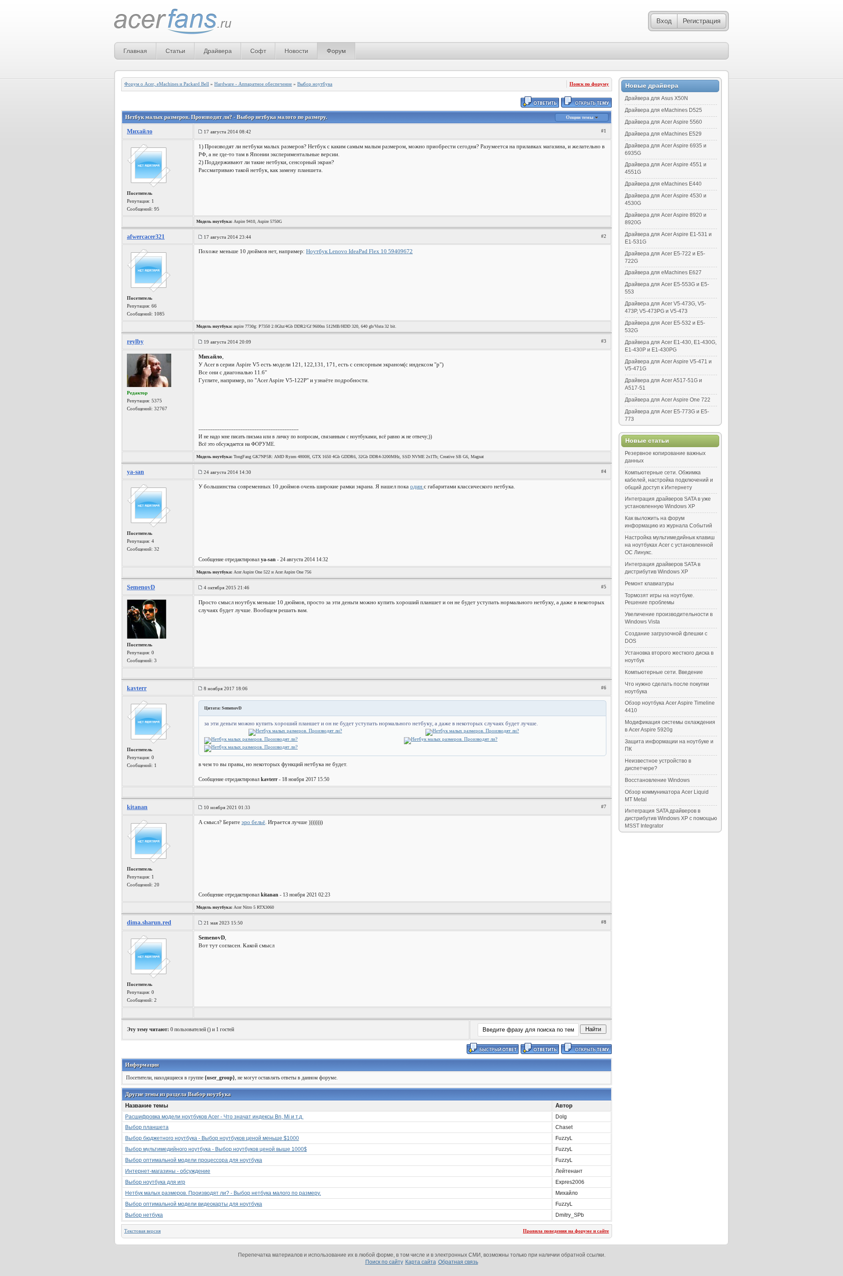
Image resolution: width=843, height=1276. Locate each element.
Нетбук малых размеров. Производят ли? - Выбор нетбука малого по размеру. (223, 1193)
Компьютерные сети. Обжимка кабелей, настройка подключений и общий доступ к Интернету (669, 480)
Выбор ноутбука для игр (155, 1182)
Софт (258, 50)
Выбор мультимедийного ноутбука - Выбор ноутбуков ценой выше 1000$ (216, 1149)
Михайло (139, 131)
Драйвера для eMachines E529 (663, 134)
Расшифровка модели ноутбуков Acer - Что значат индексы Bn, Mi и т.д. (214, 1117)
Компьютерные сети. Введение (664, 672)
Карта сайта (420, 1262)
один (417, 486)
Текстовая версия (142, 1230)
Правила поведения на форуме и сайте (566, 1230)
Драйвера (218, 50)
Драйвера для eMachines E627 (663, 272)
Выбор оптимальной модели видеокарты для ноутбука (193, 1204)
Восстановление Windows (657, 780)
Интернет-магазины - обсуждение (167, 1171)
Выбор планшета (147, 1127)
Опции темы (580, 117)
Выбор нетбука (144, 1215)
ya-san (135, 472)
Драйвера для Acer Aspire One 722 (667, 400)
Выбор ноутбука (314, 83)
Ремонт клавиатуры (649, 584)
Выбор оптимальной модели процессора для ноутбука (193, 1160)
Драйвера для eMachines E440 (663, 184)
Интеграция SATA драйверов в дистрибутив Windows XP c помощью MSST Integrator (671, 818)
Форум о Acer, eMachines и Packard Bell (166, 83)
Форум (336, 50)
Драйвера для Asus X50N (656, 98)
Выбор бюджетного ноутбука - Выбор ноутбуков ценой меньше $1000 (212, 1138)
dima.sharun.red (149, 922)
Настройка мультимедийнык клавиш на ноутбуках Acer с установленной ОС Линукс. (670, 545)
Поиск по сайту (384, 1262)
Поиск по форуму (589, 83)
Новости (296, 50)
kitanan (137, 807)
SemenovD (141, 587)
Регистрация (702, 21)
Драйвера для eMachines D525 (663, 110)
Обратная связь (458, 1262)
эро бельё (253, 822)
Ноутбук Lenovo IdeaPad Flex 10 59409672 (359, 251)
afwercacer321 (146, 236)
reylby (135, 341)
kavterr (137, 688)
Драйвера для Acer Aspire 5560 (663, 122)
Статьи (175, 50)
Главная (135, 50)
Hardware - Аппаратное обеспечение (253, 83)
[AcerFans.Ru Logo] (172, 22)
